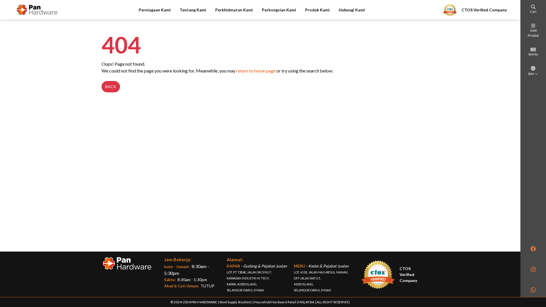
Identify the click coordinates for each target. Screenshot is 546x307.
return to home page (256, 70)
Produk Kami (317, 9)
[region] (533, 148)
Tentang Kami (193, 9)
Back (110, 86)
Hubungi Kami (352, 9)
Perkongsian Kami (279, 9)
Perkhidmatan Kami (234, 9)
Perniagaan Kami (155, 9)
